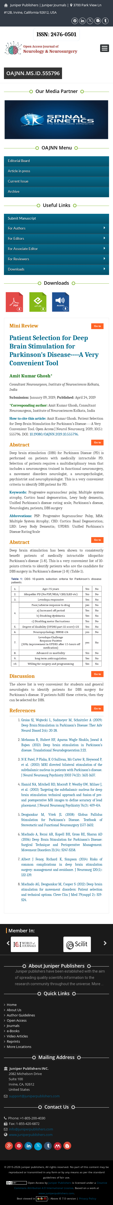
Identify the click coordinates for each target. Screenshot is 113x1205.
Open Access (17, 1020)
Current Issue (18, 181)
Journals (13, 1025)
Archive (13, 192)
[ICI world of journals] (27, 941)
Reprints (13, 1041)
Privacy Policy (87, 1198)
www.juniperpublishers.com (31, 1134)
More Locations (19, 1046)
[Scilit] (80, 941)
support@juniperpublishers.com (34, 1096)
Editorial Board (19, 161)
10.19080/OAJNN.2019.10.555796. (54, 434)
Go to (97, 326)
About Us (14, 1009)
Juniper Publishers (24, 5)
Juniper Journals (54, 5)
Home (12, 1004)
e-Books (13, 1031)
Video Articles (17, 1036)
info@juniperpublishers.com (31, 1129)
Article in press (19, 171)
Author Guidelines (21, 1015)
